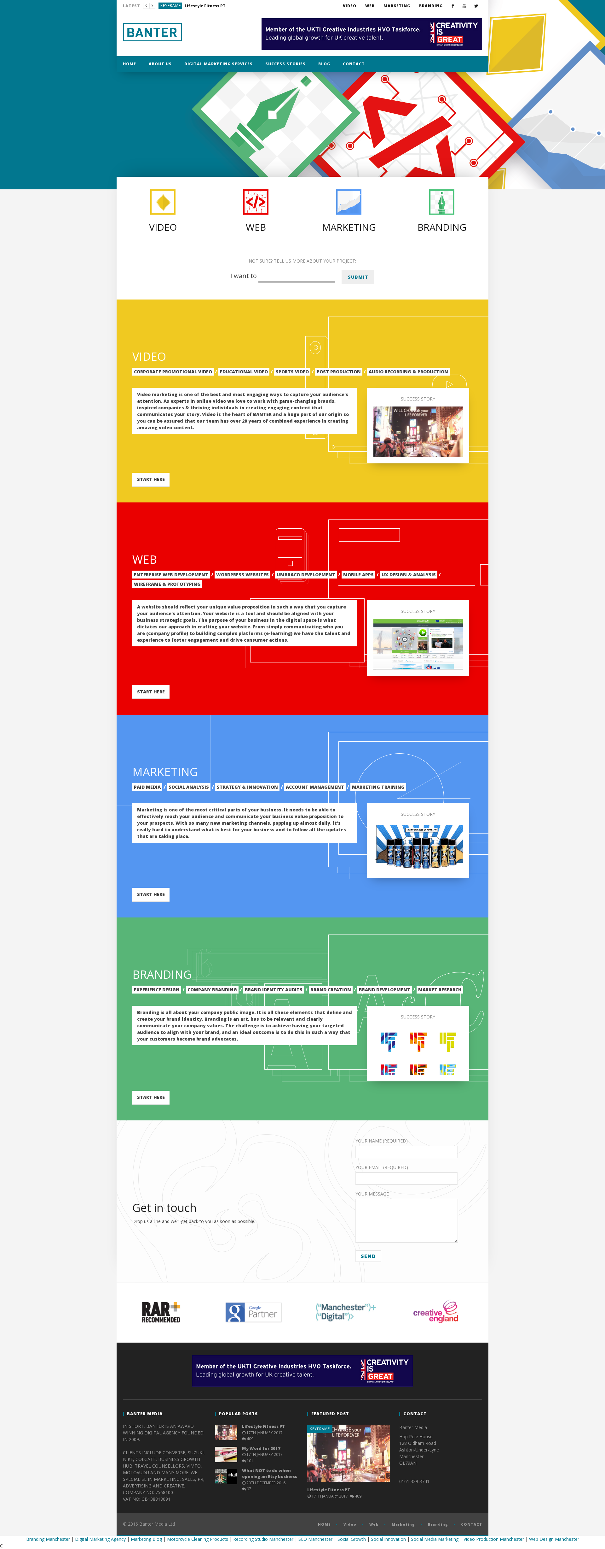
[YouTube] (464, 6)
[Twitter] (476, 6)
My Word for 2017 (192, 6)
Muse (165, 5)
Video (349, 6)
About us (160, 64)
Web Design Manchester (554, 1539)
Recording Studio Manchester (263, 1539)
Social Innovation (388, 1539)
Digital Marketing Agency (100, 1539)
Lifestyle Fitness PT (263, 1426)
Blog (324, 64)
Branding (431, 6)
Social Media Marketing (434, 1539)
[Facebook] (453, 6)
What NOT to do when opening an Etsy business (269, 1474)
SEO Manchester (315, 1539)
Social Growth (351, 1539)
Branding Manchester (48, 1539)
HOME (129, 64)
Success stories (285, 64)
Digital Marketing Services (218, 64)
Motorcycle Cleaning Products (197, 1539)
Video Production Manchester (494, 1539)
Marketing (396, 6)
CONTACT (354, 64)
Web (370, 6)
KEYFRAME (320, 1428)
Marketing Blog (146, 1539)
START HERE (151, 479)
